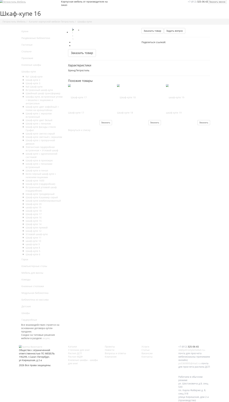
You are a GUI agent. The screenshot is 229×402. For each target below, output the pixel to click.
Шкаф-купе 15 (34, 220)
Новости (109, 350)
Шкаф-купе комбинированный (43, 200)
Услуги (145, 346)
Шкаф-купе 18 (34, 210)
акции (45, 338)
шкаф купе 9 (33, 244)
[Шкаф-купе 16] (72, 34)
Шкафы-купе (28, 71)
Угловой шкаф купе (37, 234)
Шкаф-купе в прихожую (39, 160)
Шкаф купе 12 (33, 230)
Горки (24, 259)
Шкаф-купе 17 (34, 214)
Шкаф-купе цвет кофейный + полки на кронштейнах (42, 108)
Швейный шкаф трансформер (43, 93)
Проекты (110, 346)
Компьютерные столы (34, 266)
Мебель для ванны (32, 272)
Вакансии (147, 353)
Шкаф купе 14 (33, 224)
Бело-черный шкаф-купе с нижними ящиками (41, 175)
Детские (26, 306)
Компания (111, 356)
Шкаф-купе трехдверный (40, 194)
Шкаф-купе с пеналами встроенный (39, 165)
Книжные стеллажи (32, 286)
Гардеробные (29, 319)
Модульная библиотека (34, 292)
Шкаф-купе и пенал (37, 170)
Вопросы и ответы (115, 353)
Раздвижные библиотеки (35, 38)
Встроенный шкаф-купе (39, 90)
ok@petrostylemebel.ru (191, 350)
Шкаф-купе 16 (34, 217)
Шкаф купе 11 (33, 237)
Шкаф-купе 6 (33, 254)
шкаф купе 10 (33, 241)
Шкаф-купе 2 (33, 80)
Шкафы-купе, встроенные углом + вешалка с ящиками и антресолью (44, 100)
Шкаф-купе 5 (33, 251)
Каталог (72, 346)
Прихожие (27, 58)
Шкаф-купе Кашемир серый (42, 197)
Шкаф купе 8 (33, 247)
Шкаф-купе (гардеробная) (40, 183)
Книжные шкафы (31, 64)
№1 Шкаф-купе (34, 76)
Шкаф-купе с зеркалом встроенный (39, 115)
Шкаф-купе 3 (33, 83)
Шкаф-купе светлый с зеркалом (44, 137)
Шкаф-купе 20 (34, 204)
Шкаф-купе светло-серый (40, 133)
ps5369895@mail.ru (189, 363)
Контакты (147, 356)
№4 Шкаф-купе (34, 86)
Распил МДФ (75, 356)
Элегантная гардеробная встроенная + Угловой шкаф (42, 148)
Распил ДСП (75, 353)
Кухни (24, 31)
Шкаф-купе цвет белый (39, 120)
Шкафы (25, 313)
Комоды (26, 279)
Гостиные (27, 44)
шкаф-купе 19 (33, 207)
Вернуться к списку (79, 130)
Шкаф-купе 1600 (35, 180)
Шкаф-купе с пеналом (38, 123)
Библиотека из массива (35, 299)
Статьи (145, 350)
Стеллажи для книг (79, 350)
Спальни (26, 51)
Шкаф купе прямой (37, 227)
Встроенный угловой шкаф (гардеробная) (41, 189)
